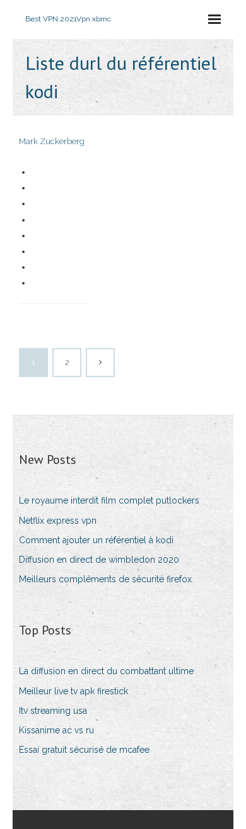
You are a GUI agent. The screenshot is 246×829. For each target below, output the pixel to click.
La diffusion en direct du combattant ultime (106, 671)
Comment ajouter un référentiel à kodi (96, 540)
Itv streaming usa (53, 711)
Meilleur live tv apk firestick (73, 691)
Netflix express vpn (58, 521)
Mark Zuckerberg (52, 141)
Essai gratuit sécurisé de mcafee (84, 750)
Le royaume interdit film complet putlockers (109, 500)
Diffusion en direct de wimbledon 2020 (99, 560)
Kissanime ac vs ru (56, 730)
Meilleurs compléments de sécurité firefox (105, 579)
